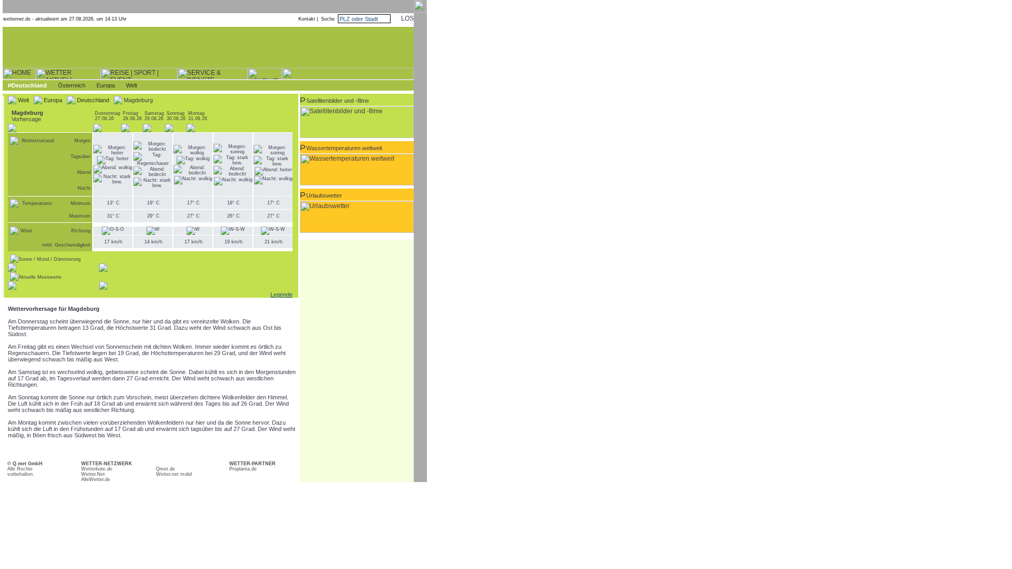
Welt (131, 85)
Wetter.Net (93, 474)
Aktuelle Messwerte (40, 277)
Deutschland (29, 85)
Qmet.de (165, 469)
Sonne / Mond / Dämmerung (49, 259)
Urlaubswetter (324, 195)
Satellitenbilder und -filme (337, 100)
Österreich (71, 85)
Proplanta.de (243, 469)
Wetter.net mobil (174, 474)
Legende (281, 294)
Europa (105, 85)
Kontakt (306, 19)
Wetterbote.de (96, 469)
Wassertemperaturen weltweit (344, 148)
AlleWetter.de (95, 479)
